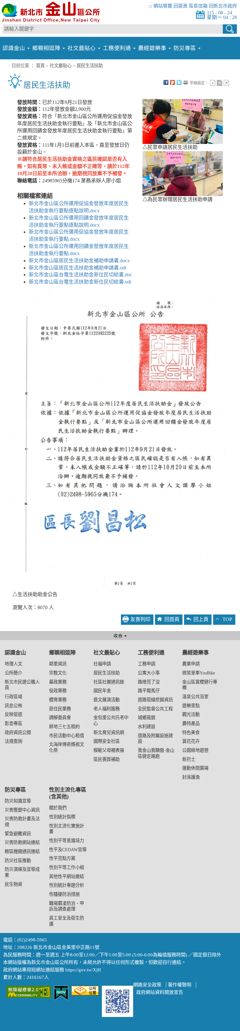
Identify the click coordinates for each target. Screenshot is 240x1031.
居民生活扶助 (106, 672)
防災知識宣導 (18, 800)
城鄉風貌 (146, 717)
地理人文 (13, 663)
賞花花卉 (191, 741)
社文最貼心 (106, 653)
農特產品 (191, 723)
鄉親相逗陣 (62, 653)
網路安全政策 (147, 984)
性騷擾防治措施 (64, 894)
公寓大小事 (149, 672)
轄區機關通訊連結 (22, 851)
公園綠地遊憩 (195, 750)
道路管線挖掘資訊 (155, 699)
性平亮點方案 (62, 858)
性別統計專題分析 (66, 885)
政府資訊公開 (18, 732)
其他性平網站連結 (66, 876)
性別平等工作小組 (66, 867)
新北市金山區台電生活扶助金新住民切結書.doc (80, 274)
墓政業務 (58, 681)
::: (150, 5)
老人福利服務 (106, 708)
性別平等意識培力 (66, 840)
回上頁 (200, 619)
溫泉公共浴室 (195, 696)
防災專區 (15, 790)
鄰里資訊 (58, 663)
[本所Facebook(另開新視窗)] (117, 1001)
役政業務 (58, 690)
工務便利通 (151, 653)
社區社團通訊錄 (108, 681)
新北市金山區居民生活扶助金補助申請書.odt (77, 267)
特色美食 (191, 732)
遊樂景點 (191, 705)
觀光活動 (191, 714)
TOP (227, 619)
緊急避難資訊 (18, 833)
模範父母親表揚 (108, 750)
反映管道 (13, 714)
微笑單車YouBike (198, 672)
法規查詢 (13, 741)
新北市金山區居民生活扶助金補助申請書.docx (79, 260)
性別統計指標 (62, 816)
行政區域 (13, 696)
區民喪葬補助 (106, 759)
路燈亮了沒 (149, 681)
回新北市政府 (223, 5)
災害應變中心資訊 (22, 809)
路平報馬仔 (149, 690)
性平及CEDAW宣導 (68, 849)
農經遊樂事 (195, 653)
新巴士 (188, 759)
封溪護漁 (191, 777)
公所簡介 (13, 672)
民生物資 (13, 884)
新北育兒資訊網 (108, 732)
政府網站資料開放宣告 (159, 992)
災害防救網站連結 (22, 842)
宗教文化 (58, 672)
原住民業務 (60, 708)
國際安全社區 (106, 741)
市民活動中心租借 (66, 735)
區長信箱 (198, 5)
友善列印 (140, 619)
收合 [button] (120, 635)
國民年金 (102, 690)
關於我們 (58, 807)
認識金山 (15, 653)
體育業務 (58, 699)
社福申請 (102, 663)
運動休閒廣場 (195, 768)
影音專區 (13, 723)
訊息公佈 (13, 705)
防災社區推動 (18, 860)
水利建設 (146, 726)
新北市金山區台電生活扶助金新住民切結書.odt (80, 281)
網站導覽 (162, 5)
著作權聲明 (179, 984)
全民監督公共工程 (155, 708)
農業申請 (191, 663)
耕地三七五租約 (64, 726)
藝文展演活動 (106, 699)
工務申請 (146, 663)
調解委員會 (60, 717)
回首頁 (180, 5)
